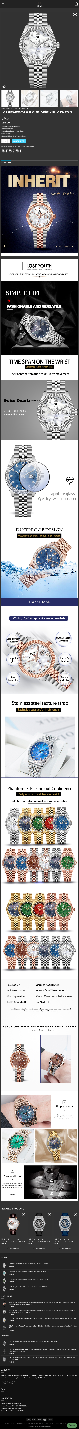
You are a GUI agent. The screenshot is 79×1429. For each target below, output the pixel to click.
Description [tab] (6, 162)
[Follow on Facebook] (3, 1382)
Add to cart (18, 141)
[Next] (73, 50)
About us (59, 1423)
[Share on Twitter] (10, 150)
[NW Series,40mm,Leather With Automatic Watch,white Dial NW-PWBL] (13, 1224)
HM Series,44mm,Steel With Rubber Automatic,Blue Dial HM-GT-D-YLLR (64, 1241)
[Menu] (2, 4)
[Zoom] (4, 86)
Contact (52, 1423)
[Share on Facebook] (6, 150)
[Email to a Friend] (13, 150)
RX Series (22, 108)
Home (3, 108)
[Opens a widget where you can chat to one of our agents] (71, 1425)
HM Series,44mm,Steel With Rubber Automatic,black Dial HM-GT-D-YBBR (38, 1241)
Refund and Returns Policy (26, 1423)
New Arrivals (21, 146)
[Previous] (5, 50)
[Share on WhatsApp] (3, 150)
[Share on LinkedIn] (20, 150)
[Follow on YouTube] (13, 1382)
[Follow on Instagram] (6, 1382)
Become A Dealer (42, 1423)
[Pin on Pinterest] (17, 150)
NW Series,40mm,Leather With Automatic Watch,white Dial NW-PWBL (13, 1241)
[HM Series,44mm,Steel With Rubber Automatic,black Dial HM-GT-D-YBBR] (39, 1224)
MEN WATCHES (12, 108)
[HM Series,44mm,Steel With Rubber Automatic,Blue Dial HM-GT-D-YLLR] (65, 1224)
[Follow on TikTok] (10, 1382)
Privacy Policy (10, 1423)
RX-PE (29, 108)
